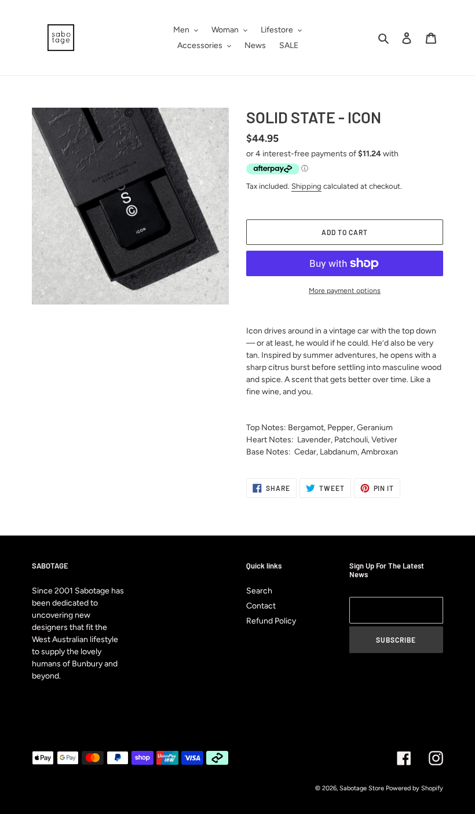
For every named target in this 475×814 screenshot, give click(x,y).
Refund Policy (271, 621)
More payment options (345, 291)
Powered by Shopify (414, 788)
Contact (261, 606)
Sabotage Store (361, 788)
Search (259, 591)
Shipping (306, 186)
